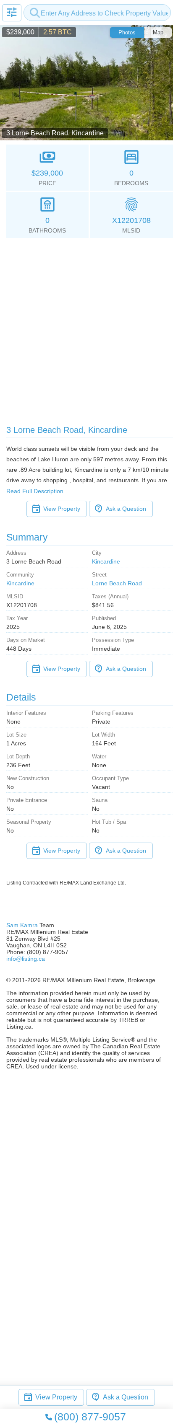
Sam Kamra (22, 925)
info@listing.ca (25, 958)
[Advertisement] (86, 328)
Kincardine (106, 561)
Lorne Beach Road (117, 583)
